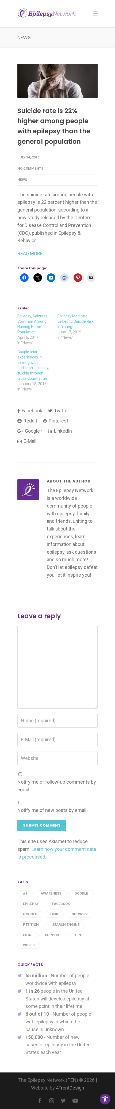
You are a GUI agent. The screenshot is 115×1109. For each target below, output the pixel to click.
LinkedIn (62, 431)
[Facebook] (39, 1100)
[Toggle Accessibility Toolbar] (105, 1099)
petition (31, 925)
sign (27, 935)
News (22, 180)
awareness (51, 893)
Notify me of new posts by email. (52, 810)
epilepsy (31, 904)
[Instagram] (51, 1100)
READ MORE (30, 253)
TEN (77, 935)
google (30, 914)
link (54, 914)
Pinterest (58, 421)
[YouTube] (75, 1100)
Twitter (61, 410)
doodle (81, 893)
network (79, 914)
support (53, 935)
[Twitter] (63, 1100)
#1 (25, 893)
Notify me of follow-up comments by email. (56, 785)
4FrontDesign (70, 1088)
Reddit (29, 421)
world (29, 945)
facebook (61, 904)
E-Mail (29, 441)
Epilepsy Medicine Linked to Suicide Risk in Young (75, 321)
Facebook (31, 410)
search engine (65, 925)
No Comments (30, 168)
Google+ (33, 431)
